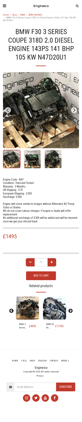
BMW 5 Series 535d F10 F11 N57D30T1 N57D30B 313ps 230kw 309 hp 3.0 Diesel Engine (24, 326)
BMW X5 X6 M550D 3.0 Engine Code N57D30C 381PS (50, 326)
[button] (4, 6)
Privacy (39, 376)
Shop (14, 15)
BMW (22, 15)
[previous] (8, 110)
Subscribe (65, 386)
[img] (27, 308)
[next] (74, 110)
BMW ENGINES (35, 15)
